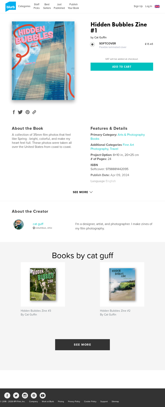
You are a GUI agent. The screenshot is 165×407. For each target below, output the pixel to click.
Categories (24, 6)
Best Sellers (47, 6)
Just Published (59, 6)
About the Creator (30, 211)
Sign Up (138, 6)
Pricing (61, 401)
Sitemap (115, 401)
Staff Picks (37, 6)
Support (104, 401)
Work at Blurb (48, 401)
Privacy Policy (74, 401)
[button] (157, 6)
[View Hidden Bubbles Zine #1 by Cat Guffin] (43, 60)
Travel (114, 149)
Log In (148, 6)
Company (33, 401)
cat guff (38, 224)
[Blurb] (10, 8)
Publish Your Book (73, 6)
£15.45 (149, 44)
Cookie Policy (90, 401)
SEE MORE (82, 344)
